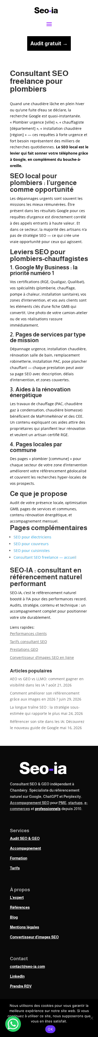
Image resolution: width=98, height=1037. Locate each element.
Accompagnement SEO (29, 803)
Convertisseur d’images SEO (34, 937)
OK (50, 1029)
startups (75, 803)
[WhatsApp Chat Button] (13, 1024)
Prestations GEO (24, 649)
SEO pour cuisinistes (32, 550)
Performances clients (28, 633)
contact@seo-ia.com (27, 966)
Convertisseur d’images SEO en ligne (42, 657)
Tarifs (15, 868)
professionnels (48, 809)
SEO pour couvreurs (31, 543)
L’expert (17, 897)
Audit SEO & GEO (25, 838)
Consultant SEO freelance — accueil (45, 557)
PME (62, 803)
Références (20, 907)
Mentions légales (24, 927)
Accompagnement (25, 848)
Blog (14, 917)
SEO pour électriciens (32, 537)
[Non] (91, 1018)
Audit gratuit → (49, 43)
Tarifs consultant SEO (28, 641)
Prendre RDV (21, 986)
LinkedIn (17, 976)
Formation (18, 858)
